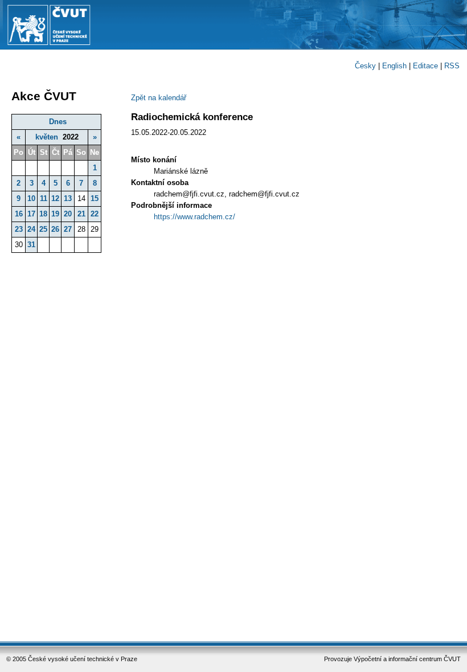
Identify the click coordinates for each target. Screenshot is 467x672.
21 (81, 214)
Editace (425, 66)
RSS (452, 66)
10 (31, 198)
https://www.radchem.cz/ (194, 216)
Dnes (58, 121)
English (394, 66)
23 (19, 229)
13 (68, 198)
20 (68, 214)
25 (43, 229)
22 (95, 214)
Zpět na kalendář (158, 97)
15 (95, 198)
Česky (365, 66)
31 (31, 244)
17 (31, 214)
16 (19, 214)
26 (55, 229)
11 (43, 198)
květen (46, 137)
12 (55, 198)
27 (68, 229)
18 (43, 214)
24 (31, 229)
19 (55, 214)
